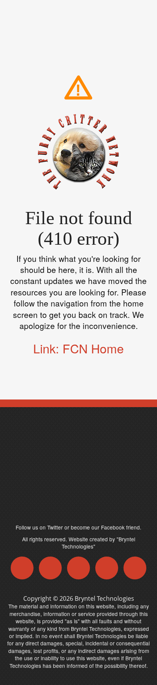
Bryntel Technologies (104, 598)
